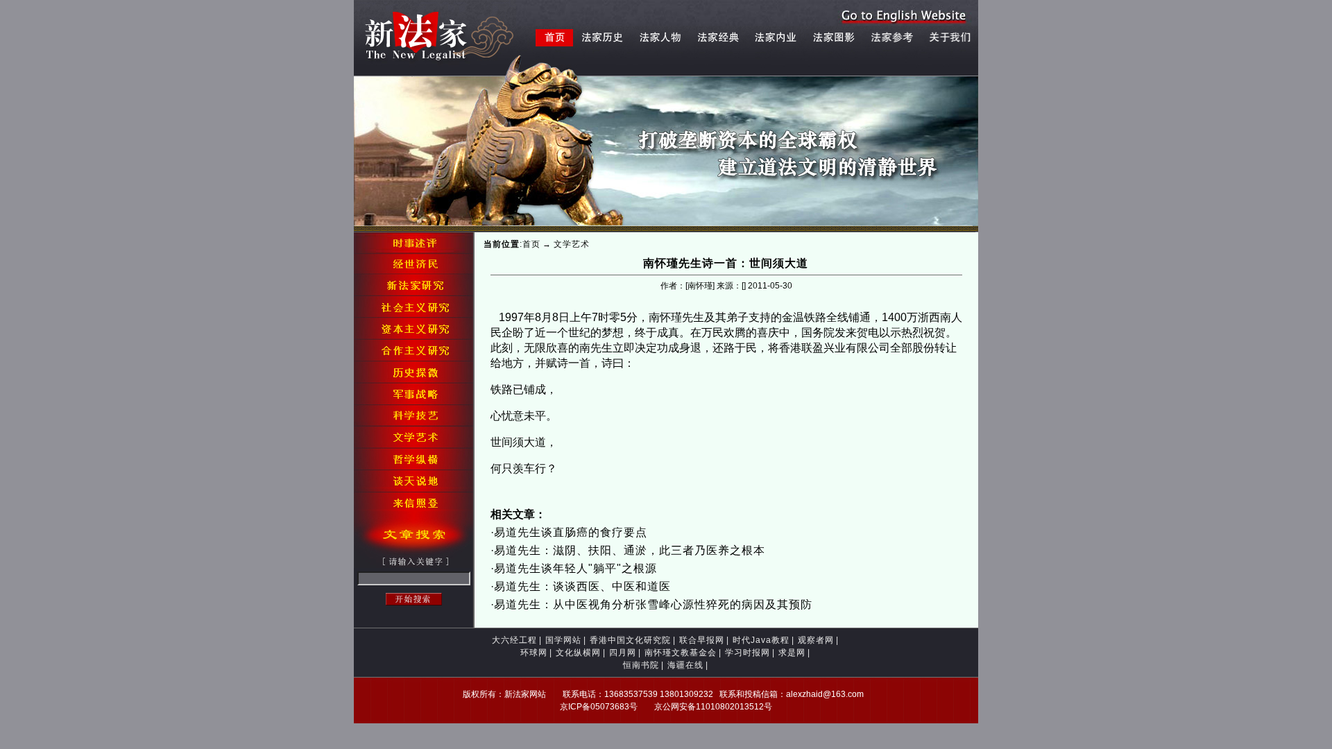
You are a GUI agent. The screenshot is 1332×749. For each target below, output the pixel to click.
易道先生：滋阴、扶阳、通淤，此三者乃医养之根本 (629, 550)
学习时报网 (747, 652)
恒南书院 (641, 665)
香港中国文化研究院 (630, 640)
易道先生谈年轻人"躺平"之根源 (575, 568)
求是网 (791, 652)
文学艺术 (572, 244)
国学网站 (563, 640)
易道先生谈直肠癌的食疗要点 (570, 532)
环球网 (533, 652)
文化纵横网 (578, 652)
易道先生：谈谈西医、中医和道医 (582, 586)
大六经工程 (514, 640)
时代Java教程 (761, 640)
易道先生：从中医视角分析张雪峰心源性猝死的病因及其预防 (653, 604)
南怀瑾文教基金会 (680, 652)
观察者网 (816, 640)
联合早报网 (701, 640)
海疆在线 (685, 665)
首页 (531, 244)
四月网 (622, 652)
